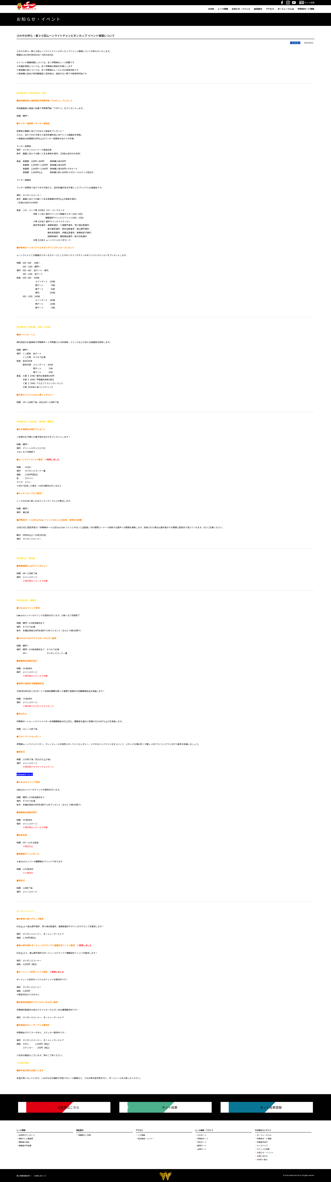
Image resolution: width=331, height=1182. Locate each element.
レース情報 (223, 8)
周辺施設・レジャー (146, 1138)
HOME (211, 8)
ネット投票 (169, 1107)
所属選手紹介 (262, 1142)
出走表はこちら (68, 1107)
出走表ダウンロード (27, 1135)
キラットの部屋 (263, 1149)
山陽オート (201, 1149)
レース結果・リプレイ (204, 1130)
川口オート (201, 1135)
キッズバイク (262, 1145)
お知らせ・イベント (241, 8)
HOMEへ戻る (262, 1159)
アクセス (270, 8)
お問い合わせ (262, 1156)
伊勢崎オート (202, 1138)
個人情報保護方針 (23, 1176)
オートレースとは (286, 8)
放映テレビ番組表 (26, 1138)
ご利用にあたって (40, 1176)
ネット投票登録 (271, 1107)
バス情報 (141, 1135)
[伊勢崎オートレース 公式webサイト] (26, 3)
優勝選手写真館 (25, 1145)
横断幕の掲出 (24, 1142)
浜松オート (201, 1142)
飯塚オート (201, 1145)
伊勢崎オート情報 (306, 8)
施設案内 (258, 8)
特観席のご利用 (84, 1135)
